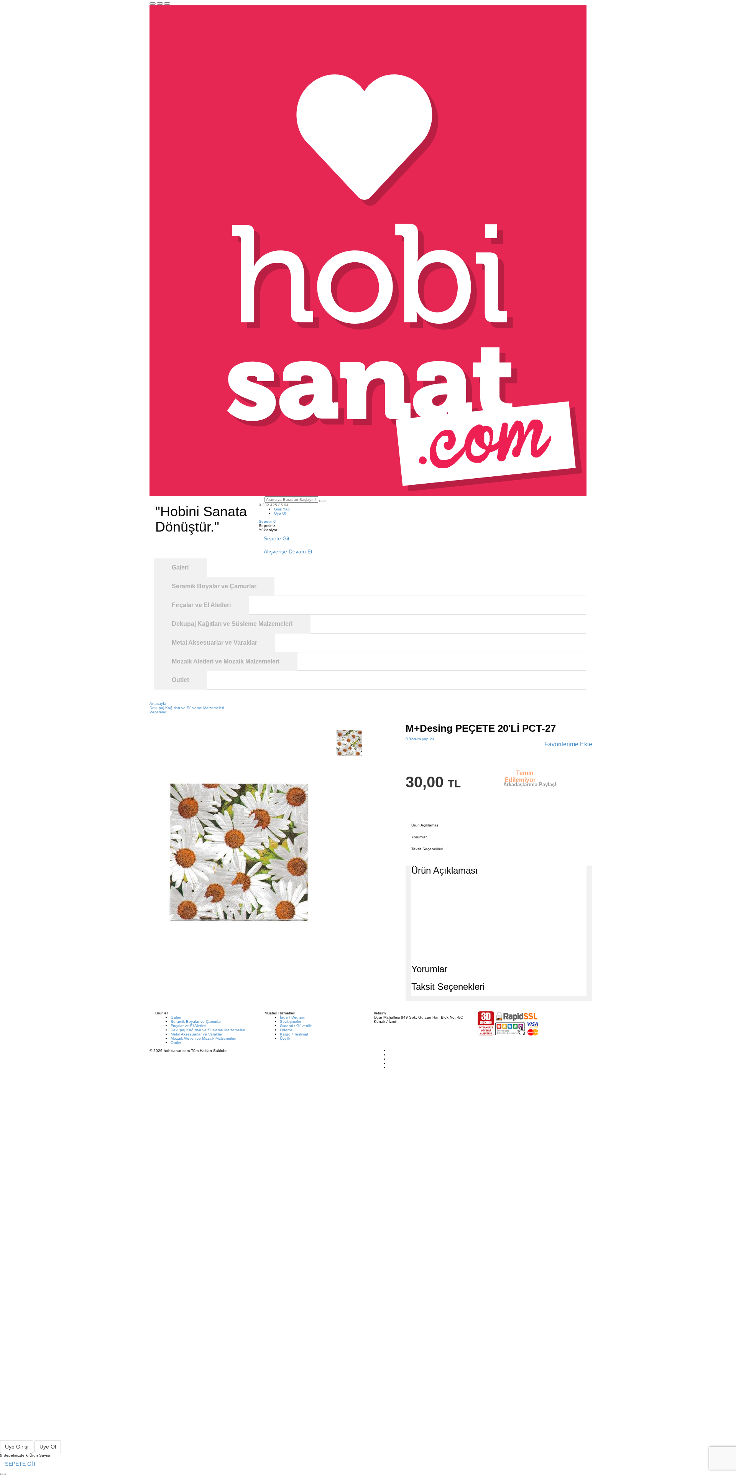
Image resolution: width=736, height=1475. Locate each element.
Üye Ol (280, 513)
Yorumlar (419, 837)
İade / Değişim (292, 1017)
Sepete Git (276, 538)
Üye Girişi (16, 1447)
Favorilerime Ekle (568, 744)
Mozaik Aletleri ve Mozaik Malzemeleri (203, 1038)
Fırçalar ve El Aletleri (188, 1026)
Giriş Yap (282, 509)
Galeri (176, 1017)
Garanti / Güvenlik (296, 1026)
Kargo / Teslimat (294, 1034)
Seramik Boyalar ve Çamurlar (196, 1021)
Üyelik (285, 1038)
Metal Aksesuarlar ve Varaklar (196, 1034)
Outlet (176, 1042)
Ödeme (286, 1030)
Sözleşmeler (290, 1021)
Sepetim (267, 521)
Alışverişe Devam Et (288, 551)
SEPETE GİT (20, 1464)
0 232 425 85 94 (274, 505)
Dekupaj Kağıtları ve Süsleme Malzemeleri (208, 1030)
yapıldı (420, 739)
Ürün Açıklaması (425, 825)
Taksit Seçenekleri (427, 849)
